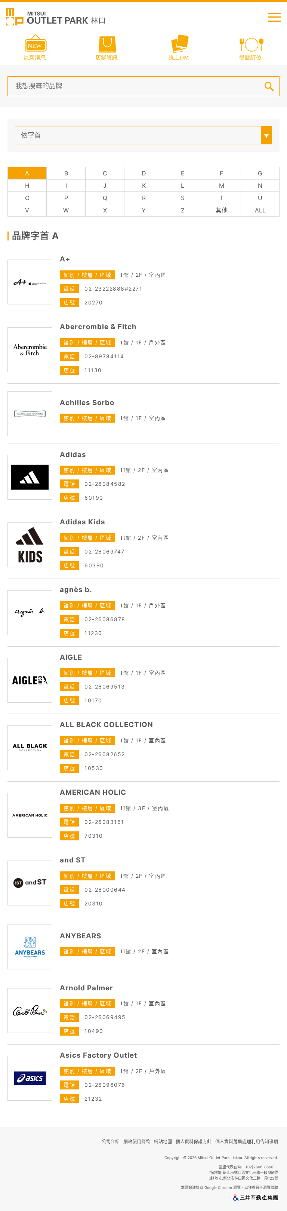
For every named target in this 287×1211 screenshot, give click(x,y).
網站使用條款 (136, 1141)
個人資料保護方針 (194, 1141)
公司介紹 (111, 1141)
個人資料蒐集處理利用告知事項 (246, 1141)
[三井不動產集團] (255, 1199)
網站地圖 (163, 1141)
